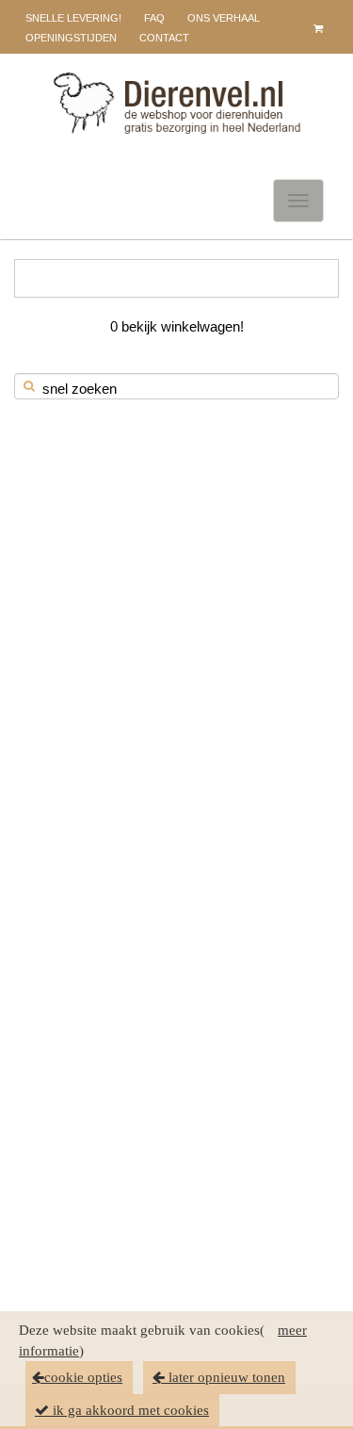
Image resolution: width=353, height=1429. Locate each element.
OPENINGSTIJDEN (71, 37)
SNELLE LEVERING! (73, 18)
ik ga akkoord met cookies (129, 1410)
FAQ (154, 18)
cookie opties (83, 1377)
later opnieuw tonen (225, 1377)
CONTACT (164, 37)
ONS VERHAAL (223, 18)
